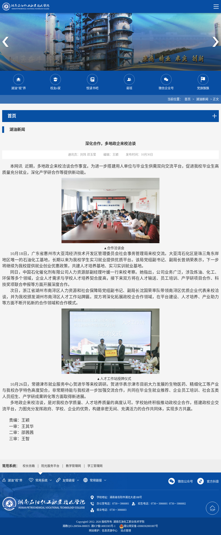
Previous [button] (5, 42)
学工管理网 (95, 466)
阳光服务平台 (50, 466)
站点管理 (126, 530)
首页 (188, 99)
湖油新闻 (202, 99)
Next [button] (215, 42)
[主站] (43, 503)
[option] (110, 42)
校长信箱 (29, 466)
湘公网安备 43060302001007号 (141, 526)
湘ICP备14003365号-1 (102, 526)
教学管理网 (73, 466)
